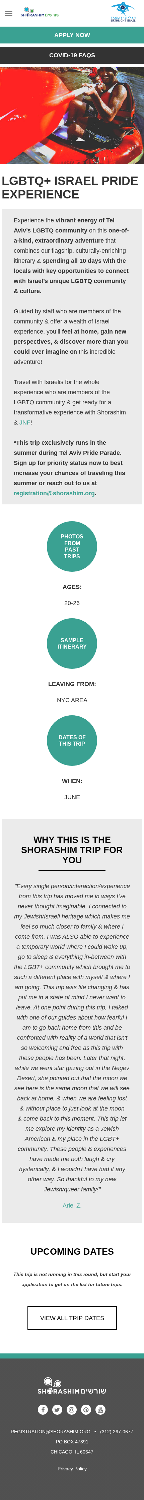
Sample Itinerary (72, 643)
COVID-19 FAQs (72, 55)
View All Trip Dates (72, 1318)
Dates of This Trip (72, 740)
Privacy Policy (72, 1468)
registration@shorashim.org (54, 493)
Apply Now (72, 35)
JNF (24, 422)
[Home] (38, 13)
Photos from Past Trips (72, 546)
